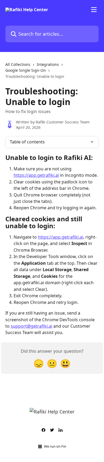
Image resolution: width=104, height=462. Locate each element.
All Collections (17, 64)
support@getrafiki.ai (31, 326)
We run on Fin (55, 446)
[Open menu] (94, 9)
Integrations (48, 64)
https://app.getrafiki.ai (36, 175)
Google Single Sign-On (25, 70)
